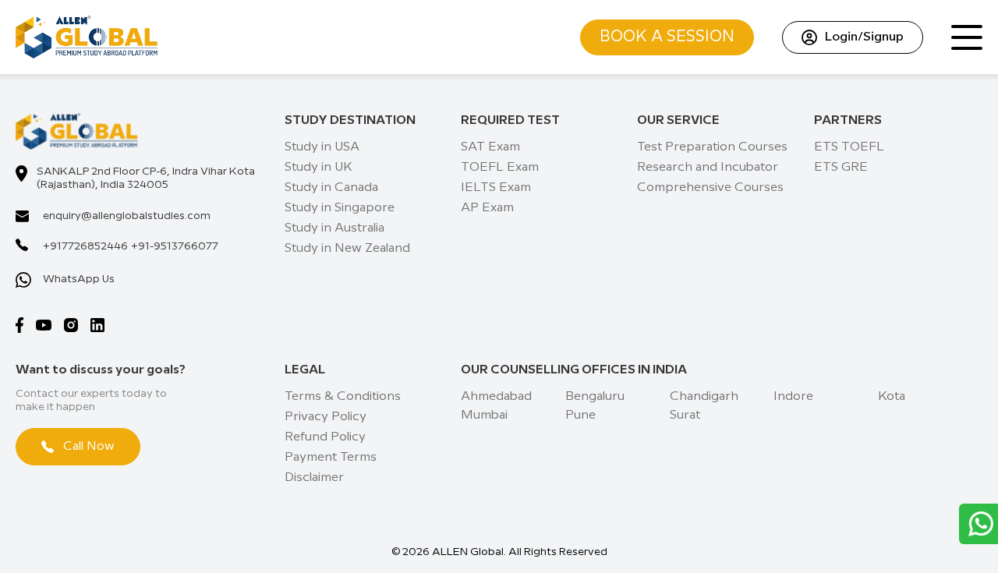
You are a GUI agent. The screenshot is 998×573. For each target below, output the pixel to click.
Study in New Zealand (347, 248)
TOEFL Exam (500, 167)
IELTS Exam (496, 187)
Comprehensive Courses (710, 187)
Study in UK (318, 167)
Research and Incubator (707, 167)
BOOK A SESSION (667, 37)
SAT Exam (490, 147)
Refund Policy (325, 437)
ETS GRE (841, 167)
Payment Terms (331, 457)
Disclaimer (314, 477)
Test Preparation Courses (712, 147)
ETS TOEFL (849, 147)
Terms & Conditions (343, 396)
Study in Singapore (340, 208)
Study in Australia (334, 228)
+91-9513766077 (174, 246)
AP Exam (487, 208)
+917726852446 (85, 246)
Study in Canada (331, 187)
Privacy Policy (325, 417)
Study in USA (322, 147)
